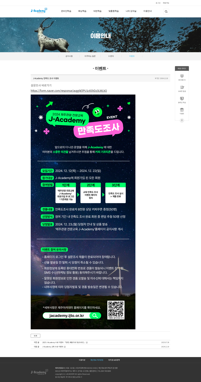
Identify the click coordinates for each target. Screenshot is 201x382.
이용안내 (147, 11)
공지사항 (69, 56)
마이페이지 (182, 80)
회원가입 (166, 3)
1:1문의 (111, 56)
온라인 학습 (182, 102)
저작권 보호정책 (114, 360)
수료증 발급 (182, 91)
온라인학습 (66, 11)
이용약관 (82, 360)
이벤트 (182, 113)
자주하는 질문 (90, 56)
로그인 (158, 3)
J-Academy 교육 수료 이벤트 (52, 346)
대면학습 (97, 11)
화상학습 (82, 11)
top (182, 120)
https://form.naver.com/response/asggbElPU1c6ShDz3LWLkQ (69, 91)
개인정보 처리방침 (96, 360)
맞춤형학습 (114, 11)
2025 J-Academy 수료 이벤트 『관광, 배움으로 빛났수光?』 (63, 342)
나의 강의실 (131, 11)
